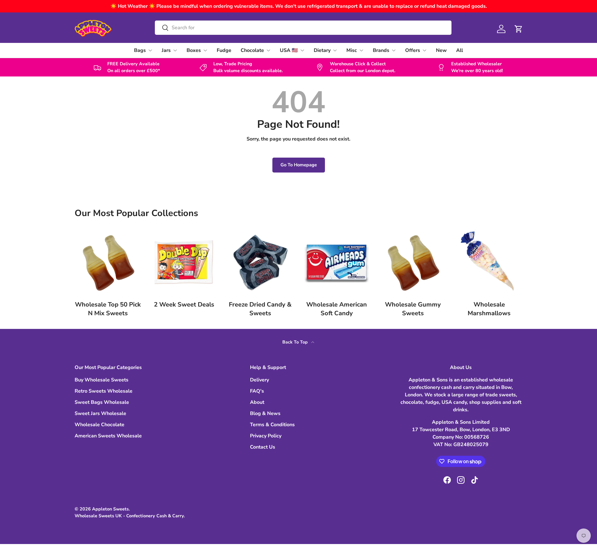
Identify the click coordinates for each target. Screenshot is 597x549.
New (441, 50)
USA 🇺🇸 (289, 50)
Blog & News (265, 413)
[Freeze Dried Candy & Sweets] (260, 262)
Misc (351, 50)
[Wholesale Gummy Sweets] (413, 262)
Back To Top (295, 342)
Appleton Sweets (110, 509)
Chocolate (252, 50)
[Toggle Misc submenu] (361, 50)
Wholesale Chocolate (99, 424)
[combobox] (303, 28)
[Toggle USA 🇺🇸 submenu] (302, 50)
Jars (166, 50)
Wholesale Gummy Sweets (413, 308)
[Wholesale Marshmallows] (489, 262)
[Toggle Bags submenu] (150, 50)
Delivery (259, 379)
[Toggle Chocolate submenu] (268, 50)
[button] (518, 29)
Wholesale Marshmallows (489, 308)
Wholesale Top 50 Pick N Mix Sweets (108, 308)
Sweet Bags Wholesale (102, 402)
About (257, 402)
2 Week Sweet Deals (184, 304)
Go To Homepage (298, 165)
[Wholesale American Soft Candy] (336, 262)
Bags (140, 50)
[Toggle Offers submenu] (424, 50)
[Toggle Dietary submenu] (335, 50)
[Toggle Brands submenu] (393, 50)
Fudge (224, 50)
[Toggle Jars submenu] (175, 50)
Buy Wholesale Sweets (101, 379)
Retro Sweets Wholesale (103, 391)
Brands (381, 50)
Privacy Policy (265, 435)
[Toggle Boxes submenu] (205, 50)
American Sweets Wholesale (108, 435)
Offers (412, 50)
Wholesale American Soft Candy (336, 308)
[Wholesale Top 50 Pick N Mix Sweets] (108, 262)
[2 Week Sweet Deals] (184, 262)
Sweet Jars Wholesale (100, 413)
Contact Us (262, 447)
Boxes (194, 50)
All (459, 50)
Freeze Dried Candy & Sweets (260, 308)
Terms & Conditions (272, 424)
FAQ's (257, 391)
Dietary (322, 50)
